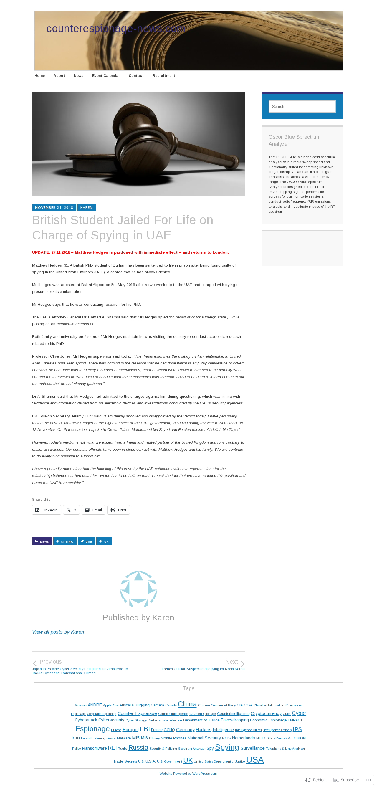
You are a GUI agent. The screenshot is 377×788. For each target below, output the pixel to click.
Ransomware (94, 748)
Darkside (154, 720)
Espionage (92, 729)
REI (112, 748)
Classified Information (269, 705)
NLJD (260, 738)
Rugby (122, 748)
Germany (185, 729)
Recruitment (164, 76)
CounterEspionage (202, 714)
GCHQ (169, 730)
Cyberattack (86, 720)
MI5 (136, 737)
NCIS (226, 738)
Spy (210, 748)
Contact (136, 76)
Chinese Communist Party (217, 705)
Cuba (287, 714)
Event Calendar (106, 76)
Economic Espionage (268, 720)
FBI (145, 729)
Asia (115, 705)
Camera (157, 705)
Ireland (86, 738)
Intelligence (223, 729)
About (59, 76)
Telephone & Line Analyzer (285, 748)
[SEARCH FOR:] (302, 106)
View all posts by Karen (58, 632)
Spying (67, 541)
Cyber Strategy (136, 720)
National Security (204, 737)
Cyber (299, 713)
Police (76, 748)
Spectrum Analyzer (192, 748)
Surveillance (252, 748)
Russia (138, 747)
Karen (86, 207)
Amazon (81, 705)
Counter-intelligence (173, 714)
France (157, 730)
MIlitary (154, 738)
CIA (240, 705)
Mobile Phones (173, 738)
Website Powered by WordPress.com (188, 773)
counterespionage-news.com (116, 28)
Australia (127, 705)
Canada (171, 705)
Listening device (104, 738)
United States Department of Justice (219, 761)
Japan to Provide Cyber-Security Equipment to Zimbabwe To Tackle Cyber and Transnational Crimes (80, 666)
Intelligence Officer (248, 730)
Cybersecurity (111, 720)
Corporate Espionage (101, 714)
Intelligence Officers (277, 730)
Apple (107, 705)
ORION (300, 738)
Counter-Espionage (137, 713)
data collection (172, 720)
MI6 (144, 738)
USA (255, 759)
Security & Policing (163, 748)
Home (39, 76)
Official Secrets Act (279, 738)
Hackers (203, 729)
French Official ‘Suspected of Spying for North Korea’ (203, 664)
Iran (75, 738)
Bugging (142, 705)
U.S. (141, 761)
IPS (297, 729)
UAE (89, 541)
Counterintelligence (233, 714)
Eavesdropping (235, 720)
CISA (248, 705)
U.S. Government (169, 761)
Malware (124, 738)
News (78, 76)
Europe (116, 730)
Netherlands (243, 738)
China (187, 704)
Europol (130, 729)
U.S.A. (150, 761)
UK (106, 541)
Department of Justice (201, 720)
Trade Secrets (125, 761)
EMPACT (295, 720)
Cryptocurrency (266, 713)
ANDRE (95, 705)
